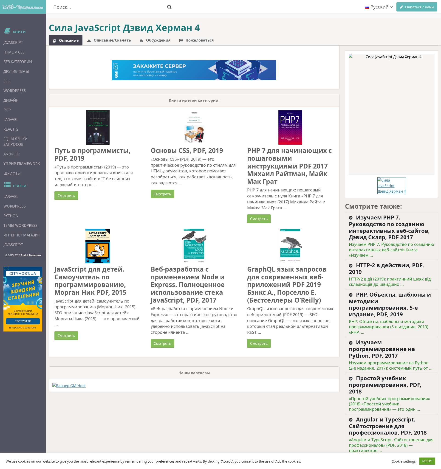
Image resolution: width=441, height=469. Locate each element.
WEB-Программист (23, 7)
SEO (7, 81)
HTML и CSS (14, 52)
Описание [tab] (68, 40)
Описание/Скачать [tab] (112, 40)
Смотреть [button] (66, 195)
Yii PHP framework (21, 163)
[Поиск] (169, 7)
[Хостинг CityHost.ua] (23, 299)
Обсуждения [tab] (157, 40)
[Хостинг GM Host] (194, 70)
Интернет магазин (21, 235)
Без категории (17, 61)
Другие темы (16, 71)
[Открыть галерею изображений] (392, 114)
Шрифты (12, 173)
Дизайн (11, 100)
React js (10, 129)
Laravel (10, 119)
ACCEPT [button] (427, 461)
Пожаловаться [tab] (199, 40)
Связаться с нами (419, 7)
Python (10, 215)
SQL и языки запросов (15, 141)
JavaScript (13, 42)
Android (11, 154)
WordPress (14, 90)
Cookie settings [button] (404, 461)
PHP (7, 109)
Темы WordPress (20, 225)
